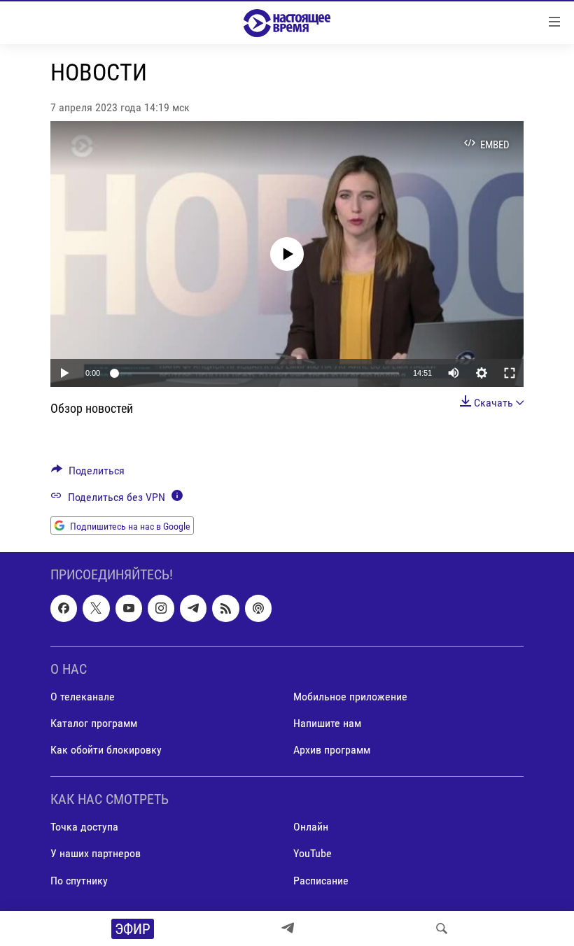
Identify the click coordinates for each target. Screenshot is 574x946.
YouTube (312, 853)
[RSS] (225, 608)
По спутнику (79, 880)
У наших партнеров (95, 853)
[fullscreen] (510, 373)
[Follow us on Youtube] (128, 608)
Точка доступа (84, 826)
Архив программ (331, 749)
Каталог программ (93, 723)
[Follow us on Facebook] (63, 608)
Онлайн (310, 826)
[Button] (88, 474)
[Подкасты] (258, 608)
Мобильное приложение (350, 696)
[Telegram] (287, 928)
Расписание (321, 880)
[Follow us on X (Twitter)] (96, 608)
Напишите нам (327, 723)
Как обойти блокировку (106, 749)
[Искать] (442, 928)
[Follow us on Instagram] (161, 608)
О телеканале (82, 696)
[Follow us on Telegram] (193, 608)
